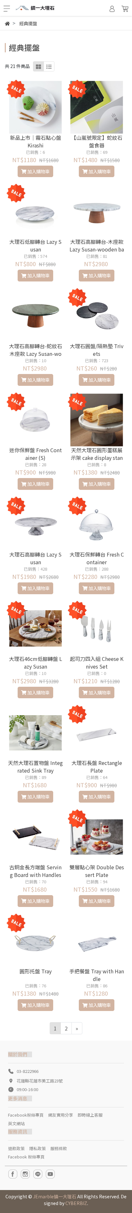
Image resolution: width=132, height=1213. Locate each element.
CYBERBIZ (76, 1203)
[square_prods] (38, 66)
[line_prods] (49, 66)
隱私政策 (37, 1148)
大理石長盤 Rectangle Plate (96, 766)
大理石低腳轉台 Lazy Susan (35, 245)
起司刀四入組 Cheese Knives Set (96, 662)
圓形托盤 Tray (36, 971)
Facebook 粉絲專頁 (26, 1157)
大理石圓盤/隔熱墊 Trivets (96, 349)
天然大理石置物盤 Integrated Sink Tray (35, 766)
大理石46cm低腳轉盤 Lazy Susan (35, 662)
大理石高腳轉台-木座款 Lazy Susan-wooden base (97, 249)
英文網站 (16, 1123)
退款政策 (16, 1148)
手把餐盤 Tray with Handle (96, 975)
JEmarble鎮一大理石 (54, 1196)
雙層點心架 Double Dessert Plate (97, 871)
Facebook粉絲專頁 (26, 1115)
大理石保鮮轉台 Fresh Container (97, 558)
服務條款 (58, 1148)
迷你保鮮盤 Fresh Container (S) (35, 453)
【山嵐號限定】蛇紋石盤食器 (96, 141)
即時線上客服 (90, 1115)
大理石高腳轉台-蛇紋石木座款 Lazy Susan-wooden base (35, 353)
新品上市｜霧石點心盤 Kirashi (35, 141)
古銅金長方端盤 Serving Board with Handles (35, 871)
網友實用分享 (60, 1115)
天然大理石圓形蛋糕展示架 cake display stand (97, 457)
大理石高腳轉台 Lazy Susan (35, 558)
